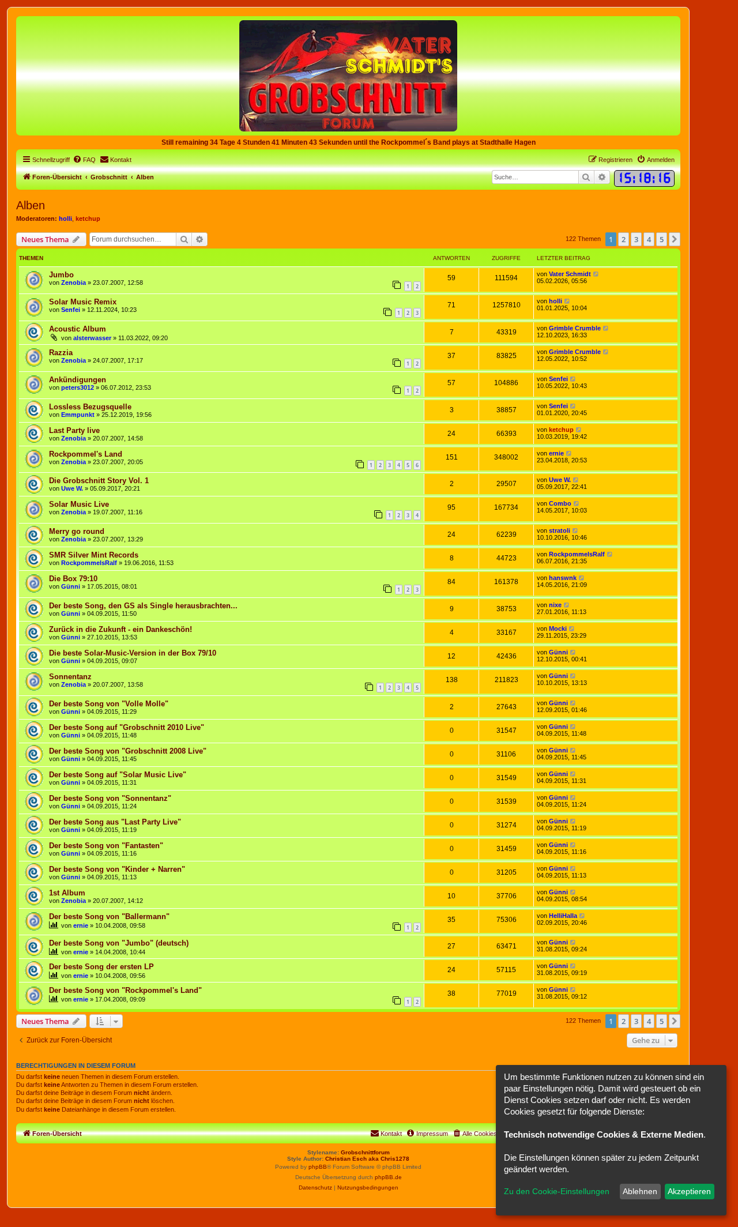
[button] (674, 239)
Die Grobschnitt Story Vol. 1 (99, 480)
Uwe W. (72, 488)
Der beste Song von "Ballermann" (109, 916)
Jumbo (61, 274)
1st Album (67, 893)
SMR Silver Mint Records (93, 555)
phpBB (317, 1167)
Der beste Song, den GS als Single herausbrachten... (143, 605)
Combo (560, 503)
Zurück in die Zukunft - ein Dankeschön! (120, 629)
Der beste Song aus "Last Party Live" (115, 822)
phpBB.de (388, 1177)
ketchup (88, 218)
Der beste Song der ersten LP (101, 966)
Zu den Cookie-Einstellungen (556, 1191)
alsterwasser (92, 337)
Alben (30, 205)
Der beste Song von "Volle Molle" (108, 703)
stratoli (559, 530)
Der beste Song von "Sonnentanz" (110, 798)
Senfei (70, 309)
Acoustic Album (77, 329)
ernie (556, 453)
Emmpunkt (78, 414)
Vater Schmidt (570, 273)
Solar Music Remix (82, 302)
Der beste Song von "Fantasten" (106, 845)
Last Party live (74, 430)
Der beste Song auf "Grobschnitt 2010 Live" (126, 727)
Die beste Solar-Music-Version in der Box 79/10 (132, 653)
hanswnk (563, 577)
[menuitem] (84, 160)
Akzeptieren (689, 1191)
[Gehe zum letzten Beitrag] (596, 273)
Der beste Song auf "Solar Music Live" (117, 774)
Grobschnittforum (365, 1152)
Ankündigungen (77, 379)
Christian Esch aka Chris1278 (367, 1159)
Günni (70, 586)
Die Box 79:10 (73, 578)
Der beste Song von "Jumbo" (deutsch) (119, 943)
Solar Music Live (79, 504)
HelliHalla (563, 915)
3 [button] (636, 239)
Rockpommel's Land (85, 454)
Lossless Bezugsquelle (90, 406)
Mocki (558, 628)
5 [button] (662, 239)
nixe (555, 604)
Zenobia (73, 282)
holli (65, 218)
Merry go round (76, 531)
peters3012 (77, 387)
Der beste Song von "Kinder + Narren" (117, 869)
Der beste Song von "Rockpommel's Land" (125, 990)
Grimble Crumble (575, 328)
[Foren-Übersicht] (348, 75)
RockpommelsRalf (89, 562)
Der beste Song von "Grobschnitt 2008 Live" (127, 751)
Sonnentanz (70, 676)
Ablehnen (640, 1191)
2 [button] (624, 239)
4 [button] (649, 239)
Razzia (61, 352)
